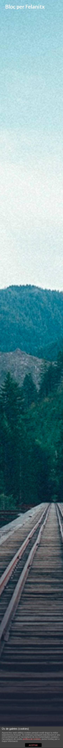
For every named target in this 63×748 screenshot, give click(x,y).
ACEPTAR (33, 745)
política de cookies (32, 739)
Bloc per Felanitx (25, 6)
